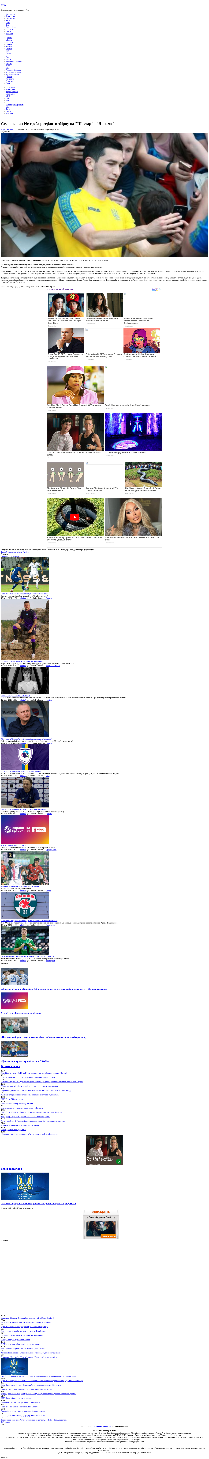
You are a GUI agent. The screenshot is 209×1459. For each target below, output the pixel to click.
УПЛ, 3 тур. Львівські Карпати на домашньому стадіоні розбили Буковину (32, 1112)
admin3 (23, 598)
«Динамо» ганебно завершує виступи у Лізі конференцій (24, 594)
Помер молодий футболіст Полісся (15, 696)
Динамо (9, 38)
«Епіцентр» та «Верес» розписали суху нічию (20, 886)
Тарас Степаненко (8, 552)
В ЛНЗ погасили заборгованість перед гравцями (21, 771)
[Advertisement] (19, 1278)
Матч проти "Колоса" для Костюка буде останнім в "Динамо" (26, 739)
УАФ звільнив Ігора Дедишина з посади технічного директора (26, 1389)
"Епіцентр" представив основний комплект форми (22, 661)
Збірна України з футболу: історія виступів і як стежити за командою (29, 1086)
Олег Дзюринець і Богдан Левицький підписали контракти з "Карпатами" (31, 1385)
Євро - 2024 (10, 27)
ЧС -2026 (9, 29)
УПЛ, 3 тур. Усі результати (12, 1099)
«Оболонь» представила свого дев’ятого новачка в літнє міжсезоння (29, 921)
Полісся (9, 49)
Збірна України (12, 92)
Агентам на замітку (14, 61)
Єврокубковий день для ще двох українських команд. (23, 1411)
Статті (8, 57)
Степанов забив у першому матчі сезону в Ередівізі (22, 1108)
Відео (8, 68)
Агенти (9, 64)
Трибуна (9, 34)
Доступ (9, 77)
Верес (48, 891)
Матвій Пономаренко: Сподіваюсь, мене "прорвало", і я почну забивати (30, 1353)
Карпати (9, 42)
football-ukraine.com (102, 1426)
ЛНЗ (47, 776)
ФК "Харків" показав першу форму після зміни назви (23, 1415)
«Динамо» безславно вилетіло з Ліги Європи (19, 1407)
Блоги (8, 59)
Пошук (9, 83)
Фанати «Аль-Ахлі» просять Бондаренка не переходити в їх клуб (28, 1077)
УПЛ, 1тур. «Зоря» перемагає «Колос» (21, 1013)
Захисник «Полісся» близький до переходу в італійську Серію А (27, 956)
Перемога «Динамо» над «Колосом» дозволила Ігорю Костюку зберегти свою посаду (36, 1090)
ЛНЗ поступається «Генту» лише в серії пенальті (21, 1402)
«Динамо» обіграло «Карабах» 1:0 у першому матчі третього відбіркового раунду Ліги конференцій (54, 989)
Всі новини (10, 14)
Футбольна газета (13, 74)
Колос (8, 53)
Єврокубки (10, 18)
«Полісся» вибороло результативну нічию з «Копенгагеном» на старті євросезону (44, 1037)
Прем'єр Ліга (51, 850)
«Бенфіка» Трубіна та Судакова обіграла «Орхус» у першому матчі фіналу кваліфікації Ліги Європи (42, 1082)
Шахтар (9, 40)
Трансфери (10, 16)
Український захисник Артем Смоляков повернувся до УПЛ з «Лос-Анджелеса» (34, 1420)
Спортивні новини (13, 70)
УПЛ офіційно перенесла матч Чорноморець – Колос (23, 1348)
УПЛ (8, 20)
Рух (7, 51)
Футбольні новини (13, 72)
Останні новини (10, 1066)
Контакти (10, 79)
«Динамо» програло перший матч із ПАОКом (25, 1061)
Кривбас (9, 46)
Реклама (9, 81)
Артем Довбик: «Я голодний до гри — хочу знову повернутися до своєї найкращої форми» (38, 1394)
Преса (8, 31)
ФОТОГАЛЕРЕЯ (53, 666)
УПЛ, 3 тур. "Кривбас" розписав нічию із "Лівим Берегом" (25, 1117)
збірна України (23, 552)
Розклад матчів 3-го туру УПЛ (13, 845)
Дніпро (9, 44)
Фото (8, 66)
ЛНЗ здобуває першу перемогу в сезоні (17, 1103)
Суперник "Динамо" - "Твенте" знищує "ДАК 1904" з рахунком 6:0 (29, 1357)
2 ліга (8, 25)
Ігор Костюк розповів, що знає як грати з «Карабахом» (23, 809)
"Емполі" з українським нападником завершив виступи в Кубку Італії (30, 1095)
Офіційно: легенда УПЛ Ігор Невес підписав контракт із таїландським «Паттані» (34, 1073)
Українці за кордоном (14, 105)
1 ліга (8, 23)
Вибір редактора (11, 1168)
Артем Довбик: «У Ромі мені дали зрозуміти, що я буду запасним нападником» (33, 1121)
